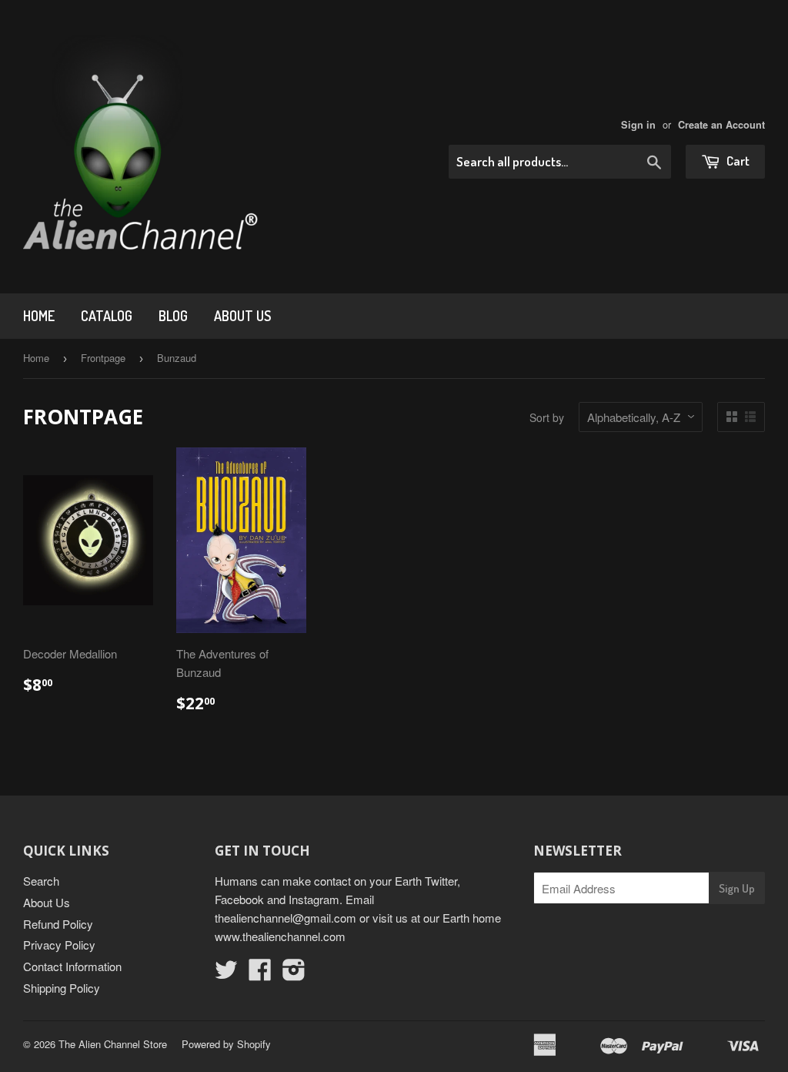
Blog (173, 315)
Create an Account (721, 125)
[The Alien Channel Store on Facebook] (260, 974)
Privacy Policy (59, 944)
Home (39, 315)
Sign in (638, 125)
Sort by (546, 417)
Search (41, 881)
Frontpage (103, 357)
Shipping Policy (61, 988)
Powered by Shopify (226, 1044)
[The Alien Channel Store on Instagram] (294, 974)
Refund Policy (58, 924)
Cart (737, 160)
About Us (242, 315)
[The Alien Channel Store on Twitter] (226, 974)
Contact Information (72, 966)
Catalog (106, 315)
